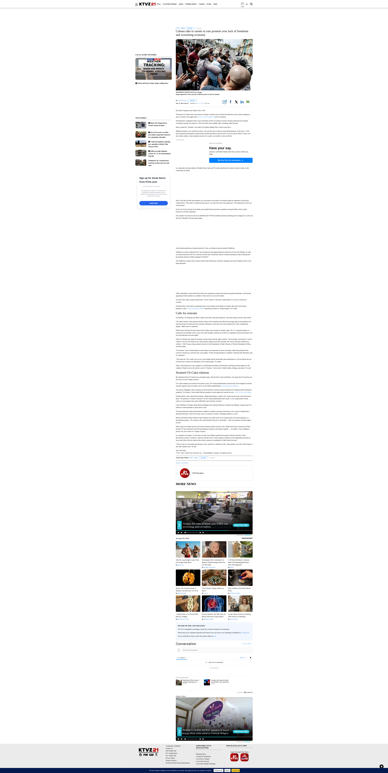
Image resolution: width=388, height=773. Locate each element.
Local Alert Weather (170, 4)
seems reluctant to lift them (229, 386)
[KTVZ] (147, 4)
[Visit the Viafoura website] (248, 692)
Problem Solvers (191, 4)
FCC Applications (171, 753)
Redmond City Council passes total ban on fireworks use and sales (158, 163)
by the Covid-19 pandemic (205, 117)
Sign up (249, 643)
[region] (214, 668)
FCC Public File (171, 756)
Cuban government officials (195, 308)
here (214, 636)
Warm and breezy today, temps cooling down (152, 83)
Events (209, 4)
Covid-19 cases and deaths (242, 392)
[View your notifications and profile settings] (251, 658)
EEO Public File (171, 751)
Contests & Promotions (203, 756)
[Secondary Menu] (138, 4)
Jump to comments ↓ (182, 463)
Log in (244, 643)
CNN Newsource (182, 100)
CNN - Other (194, 457)
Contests (202, 4)
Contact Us (169, 748)
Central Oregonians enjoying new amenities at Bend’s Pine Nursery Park (159, 144)
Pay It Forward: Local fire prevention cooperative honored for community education (159, 134)
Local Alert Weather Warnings (205, 764)
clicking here (245, 633)
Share (215, 4)
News (159, 4)
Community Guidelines (173, 746)
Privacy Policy (170, 758)
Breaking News (201, 754)
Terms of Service (171, 760)
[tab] (181, 657)
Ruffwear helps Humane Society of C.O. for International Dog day (159, 153)
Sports (181, 4)
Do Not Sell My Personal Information (178, 763)
